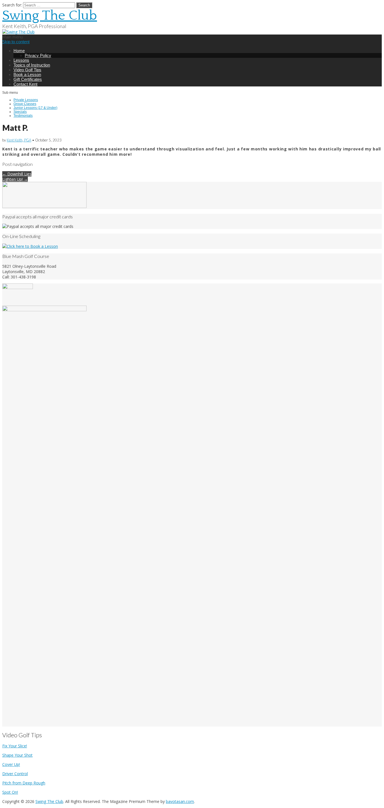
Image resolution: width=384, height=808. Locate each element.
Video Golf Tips (27, 69)
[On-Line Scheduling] (30, 246)
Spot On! (10, 792)
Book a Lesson (27, 74)
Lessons (21, 60)
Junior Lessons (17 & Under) (35, 108)
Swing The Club (49, 15)
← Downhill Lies (16, 174)
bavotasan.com (180, 801)
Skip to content (16, 41)
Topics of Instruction (31, 65)
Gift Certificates (27, 79)
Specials (20, 112)
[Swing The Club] (18, 32)
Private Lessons (25, 100)
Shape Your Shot (17, 755)
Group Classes (24, 104)
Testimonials (23, 116)
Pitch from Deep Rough (23, 783)
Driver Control (15, 773)
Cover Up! (11, 764)
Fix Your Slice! (14, 746)
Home (19, 50)
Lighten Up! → (15, 179)
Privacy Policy (38, 55)
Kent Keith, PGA (19, 140)
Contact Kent (25, 84)
